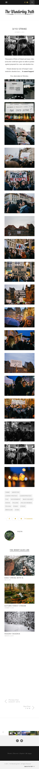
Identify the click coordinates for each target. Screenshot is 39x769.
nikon (8, 502)
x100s (17, 509)
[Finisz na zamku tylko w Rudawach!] (11, 733)
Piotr (20, 531)
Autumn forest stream (15, 606)
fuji (7, 499)
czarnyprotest (25, 495)
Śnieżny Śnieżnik (12, 634)
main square (28, 499)
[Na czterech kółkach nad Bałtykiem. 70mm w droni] (6, 733)
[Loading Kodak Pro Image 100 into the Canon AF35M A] (15, 733)
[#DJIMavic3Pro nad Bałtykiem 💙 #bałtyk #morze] (2, 733)
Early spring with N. (14, 578)
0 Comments (28, 518)
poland (15, 502)
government (15, 499)
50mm (8, 492)
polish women (26, 502)
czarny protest (11, 495)
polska (8, 506)
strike (22, 506)
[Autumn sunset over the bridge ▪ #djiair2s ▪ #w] (28, 733)
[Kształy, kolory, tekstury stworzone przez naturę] (37, 733)
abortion (15, 492)
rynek (16, 506)
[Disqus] (19, 673)
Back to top (28, 766)
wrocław (9, 509)
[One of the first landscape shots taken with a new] (24, 733)
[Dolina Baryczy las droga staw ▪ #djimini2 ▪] (32, 733)
